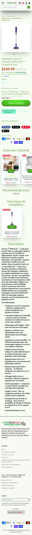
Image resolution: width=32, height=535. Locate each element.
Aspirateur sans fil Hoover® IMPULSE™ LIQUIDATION (12, 223)
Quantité (4, 79)
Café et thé (5, 457)
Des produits (10, 16)
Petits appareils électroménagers (11, 464)
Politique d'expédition (8, 485)
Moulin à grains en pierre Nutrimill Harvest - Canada (11, 169)
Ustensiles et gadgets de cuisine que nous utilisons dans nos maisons (16, 461)
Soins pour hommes (7, 467)
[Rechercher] (28, 7)
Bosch (3, 449)
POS (26, 530)
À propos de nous (6, 480)
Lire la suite (5, 98)
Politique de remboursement (9, 483)
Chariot (29, 3)
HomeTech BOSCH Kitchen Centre (16, 530)
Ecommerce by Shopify (16, 532)
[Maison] (11, 3)
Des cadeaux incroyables (8, 452)
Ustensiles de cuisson (8, 454)
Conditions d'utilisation (8, 488)
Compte (26, 3)
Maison (3, 16)
